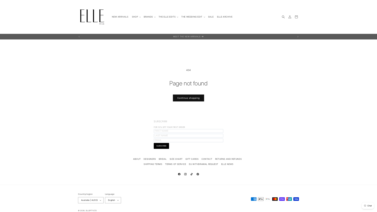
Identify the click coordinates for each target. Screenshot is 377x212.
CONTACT (206, 159)
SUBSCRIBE (160, 121)
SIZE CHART (176, 159)
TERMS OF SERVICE (175, 164)
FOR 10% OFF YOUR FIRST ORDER (169, 127)
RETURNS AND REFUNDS (228, 159)
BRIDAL (163, 159)
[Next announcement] (298, 36)
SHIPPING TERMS (153, 164)
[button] (136, 17)
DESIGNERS (150, 159)
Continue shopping (188, 98)
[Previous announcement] (79, 36)
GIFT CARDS (192, 159)
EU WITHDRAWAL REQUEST (203, 164)
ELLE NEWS (227, 164)
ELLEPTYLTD (91, 210)
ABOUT (137, 159)
